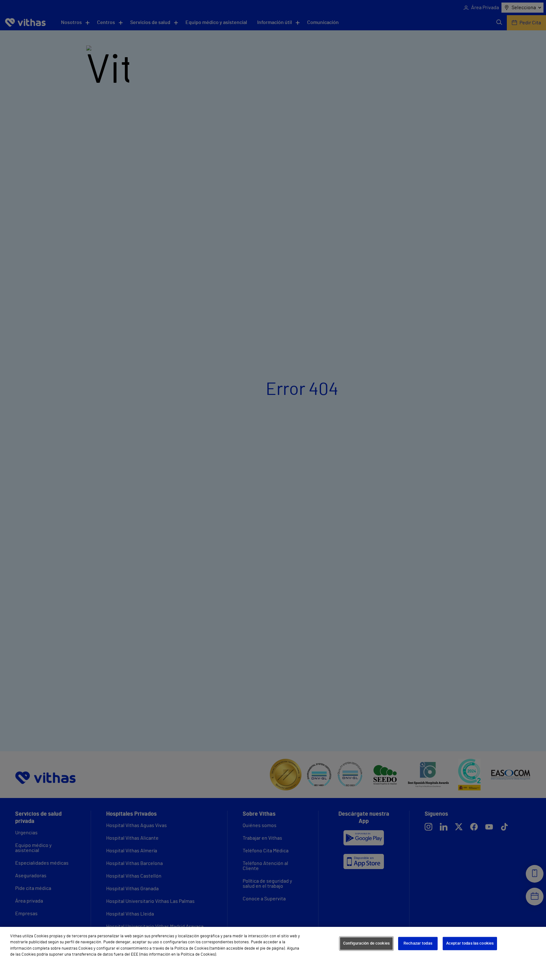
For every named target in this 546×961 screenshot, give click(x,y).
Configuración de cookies (366, 943)
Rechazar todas (417, 943)
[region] (273, 944)
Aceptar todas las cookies (470, 943)
